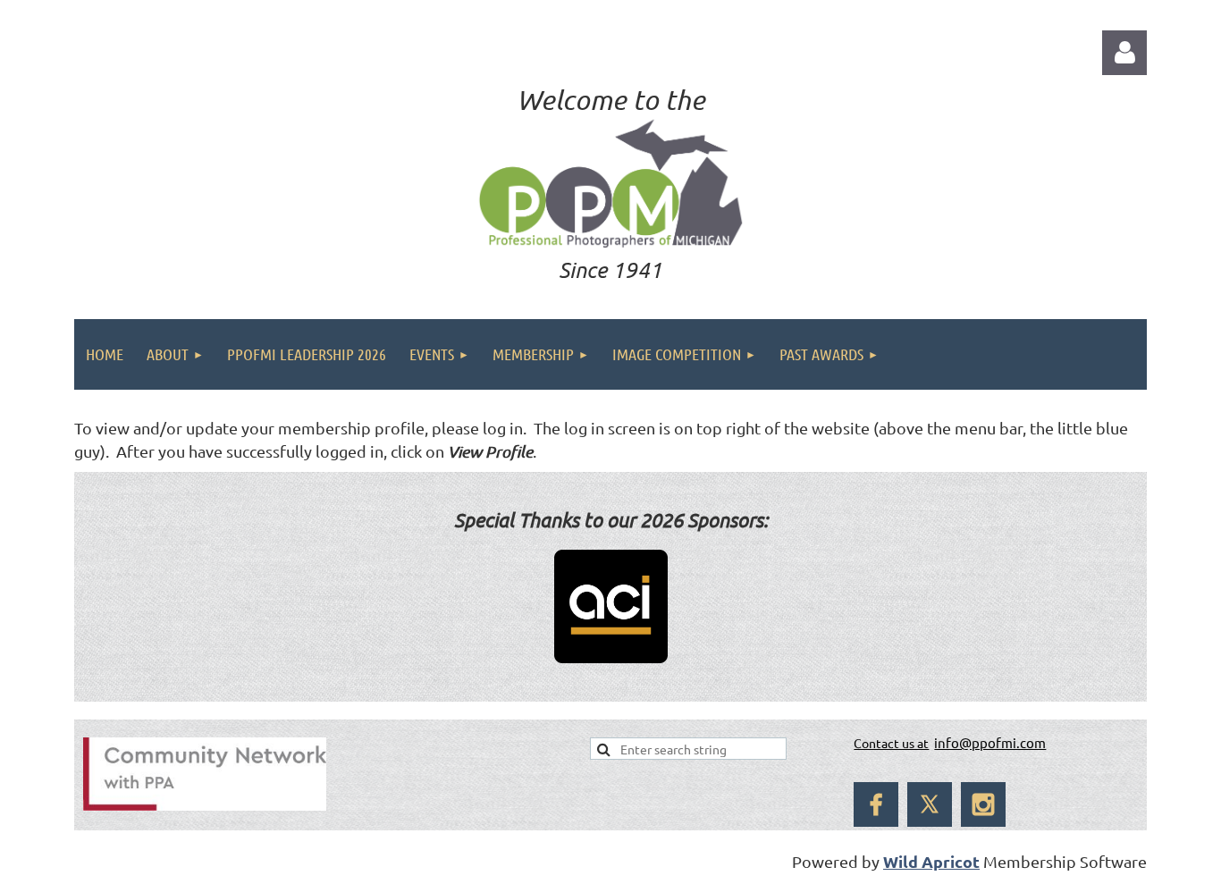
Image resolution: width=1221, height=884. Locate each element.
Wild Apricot (931, 861)
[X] (929, 804)
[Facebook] (876, 804)
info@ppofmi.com (990, 742)
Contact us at (891, 743)
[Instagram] (983, 804)
